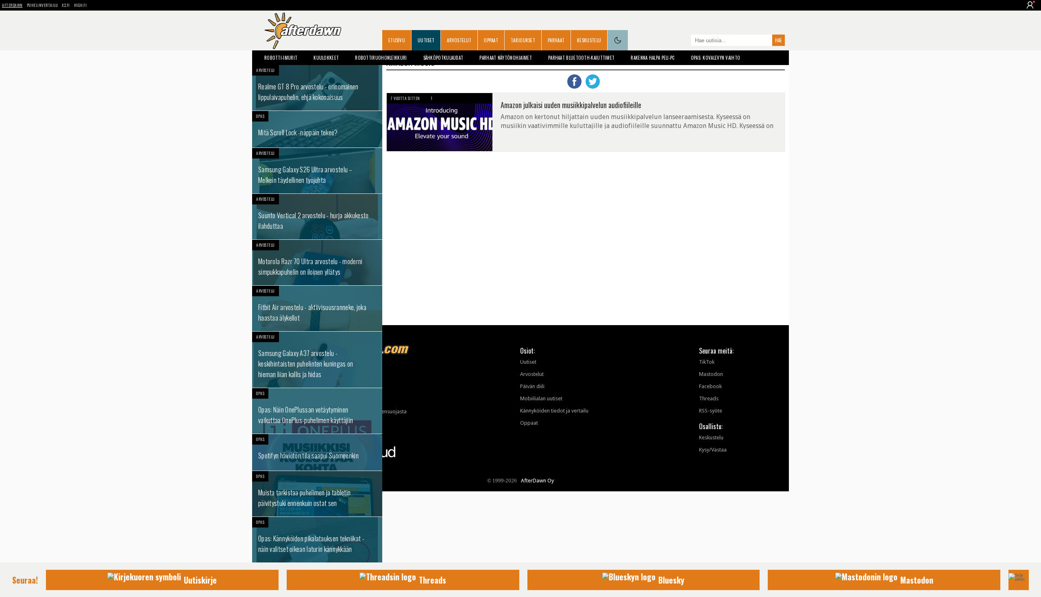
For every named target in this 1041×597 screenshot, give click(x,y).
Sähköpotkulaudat (443, 57)
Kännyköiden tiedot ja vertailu (554, 411)
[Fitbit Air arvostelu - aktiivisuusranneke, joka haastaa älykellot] (317, 308)
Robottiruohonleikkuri (381, 57)
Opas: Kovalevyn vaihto (715, 57)
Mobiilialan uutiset (541, 398)
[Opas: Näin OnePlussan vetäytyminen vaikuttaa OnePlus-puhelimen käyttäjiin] (317, 411)
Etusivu (396, 40)
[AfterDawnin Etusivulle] (303, 31)
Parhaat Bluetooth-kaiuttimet (581, 57)
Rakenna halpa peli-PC (652, 57)
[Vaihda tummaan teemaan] (618, 40)
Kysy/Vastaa (713, 450)
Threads (709, 398)
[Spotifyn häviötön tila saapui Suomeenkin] (317, 452)
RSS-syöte (710, 411)
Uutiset (426, 40)
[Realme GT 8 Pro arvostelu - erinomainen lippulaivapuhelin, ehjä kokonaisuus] (317, 88)
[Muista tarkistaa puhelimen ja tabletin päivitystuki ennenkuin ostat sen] (317, 494)
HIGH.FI (80, 5)
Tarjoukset (523, 40)
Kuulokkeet (326, 57)
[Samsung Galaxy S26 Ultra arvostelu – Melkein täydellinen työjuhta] (317, 170)
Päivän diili (532, 386)
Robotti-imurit (280, 57)
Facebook (710, 386)
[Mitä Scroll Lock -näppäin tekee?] (317, 129)
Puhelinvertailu (42, 5)
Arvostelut (459, 40)
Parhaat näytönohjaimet (505, 57)
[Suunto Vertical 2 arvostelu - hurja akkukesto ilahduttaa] (317, 216)
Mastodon (711, 374)
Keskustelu (589, 40)
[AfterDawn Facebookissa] (683, 41)
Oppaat (491, 40)
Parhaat (556, 40)
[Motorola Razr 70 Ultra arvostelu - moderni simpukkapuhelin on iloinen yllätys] (317, 262)
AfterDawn (12, 5)
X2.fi (66, 5)
